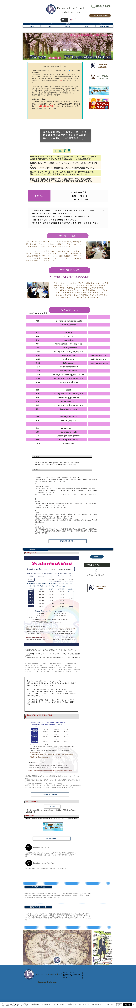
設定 (119, 1005)
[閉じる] (134, 1005)
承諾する (127, 1005)
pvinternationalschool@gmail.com (71, 974)
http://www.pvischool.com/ (69, 973)
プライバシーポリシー (22, 1006)
